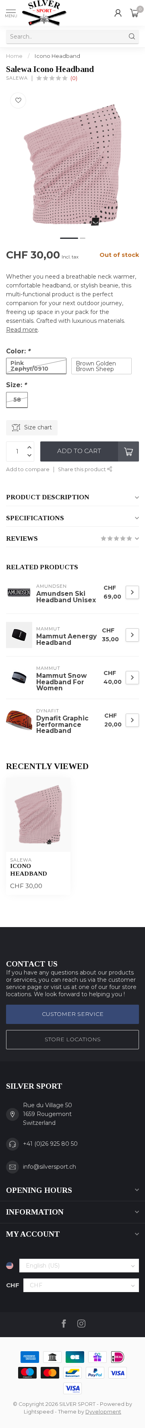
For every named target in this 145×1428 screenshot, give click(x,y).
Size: (16, 385)
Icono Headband (57, 56)
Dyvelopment (103, 1412)
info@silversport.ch (49, 1166)
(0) (73, 78)
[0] (134, 13)
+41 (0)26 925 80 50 (50, 1143)
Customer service (73, 1014)
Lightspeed (39, 1412)
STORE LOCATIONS (73, 1039)
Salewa (17, 78)
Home (14, 56)
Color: (18, 351)
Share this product (82, 469)
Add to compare (28, 469)
